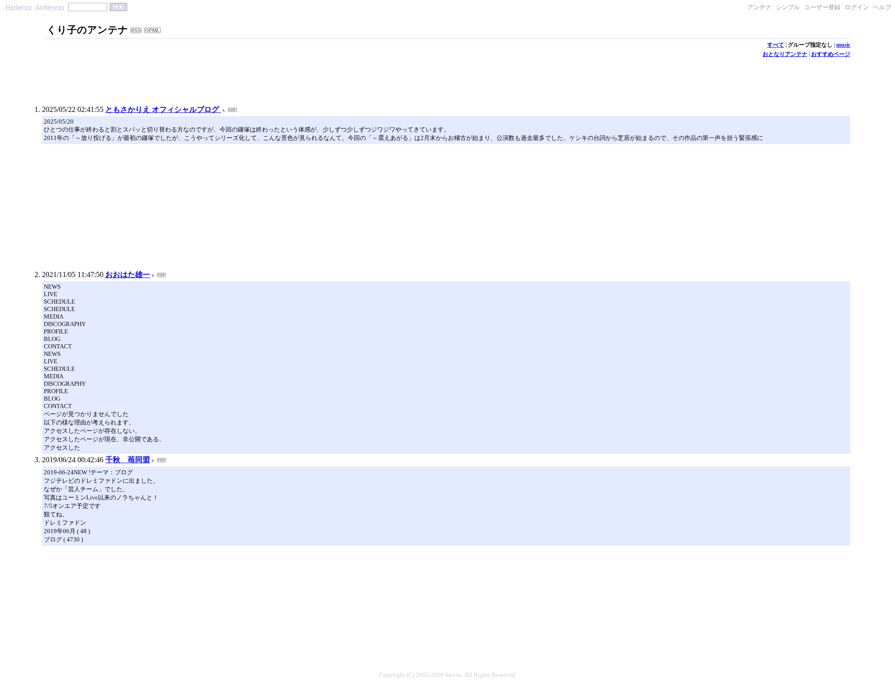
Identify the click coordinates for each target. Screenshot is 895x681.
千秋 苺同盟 (127, 460)
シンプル (788, 7)
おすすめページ (830, 54)
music (843, 45)
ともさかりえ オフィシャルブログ (163, 109)
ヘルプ (882, 7)
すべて (775, 45)
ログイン (857, 7)
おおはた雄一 (127, 274)
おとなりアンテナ (785, 54)
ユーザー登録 (822, 7)
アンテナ (759, 7)
